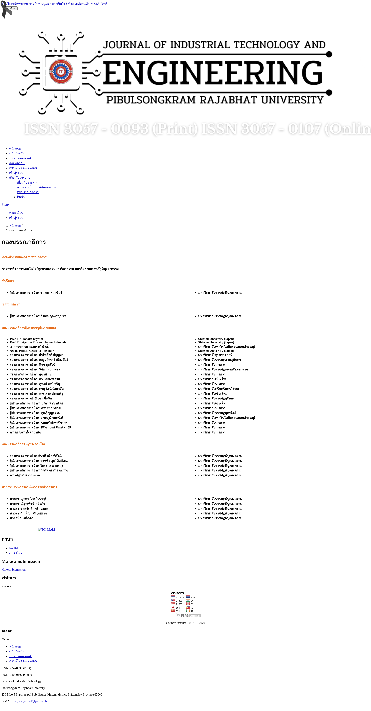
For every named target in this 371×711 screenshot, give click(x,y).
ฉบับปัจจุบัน (17, 153)
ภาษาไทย (15, 552)
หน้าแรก (15, 148)
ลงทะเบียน (16, 212)
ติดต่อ (21, 197)
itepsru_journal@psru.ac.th (30, 701)
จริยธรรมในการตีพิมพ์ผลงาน (36, 187)
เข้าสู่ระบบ (16, 172)
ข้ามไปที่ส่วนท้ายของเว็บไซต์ (87, 4)
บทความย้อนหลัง (20, 158)
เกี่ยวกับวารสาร (19, 177)
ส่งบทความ (17, 163)
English (14, 548)
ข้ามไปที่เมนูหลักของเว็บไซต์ (48, 4)
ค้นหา (6, 205)
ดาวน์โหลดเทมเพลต (23, 168)
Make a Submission (14, 569)
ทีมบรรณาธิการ (28, 192)
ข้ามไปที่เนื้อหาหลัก (15, 4)
